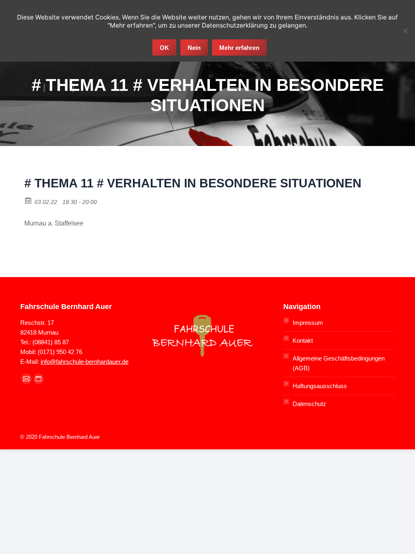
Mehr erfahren (239, 47)
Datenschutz (309, 403)
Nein (194, 47)
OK (164, 47)
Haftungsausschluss (320, 385)
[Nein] (405, 31)
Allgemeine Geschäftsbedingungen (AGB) (339, 363)
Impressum (308, 322)
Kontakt (303, 340)
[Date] (28, 200)
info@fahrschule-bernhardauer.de (84, 361)
